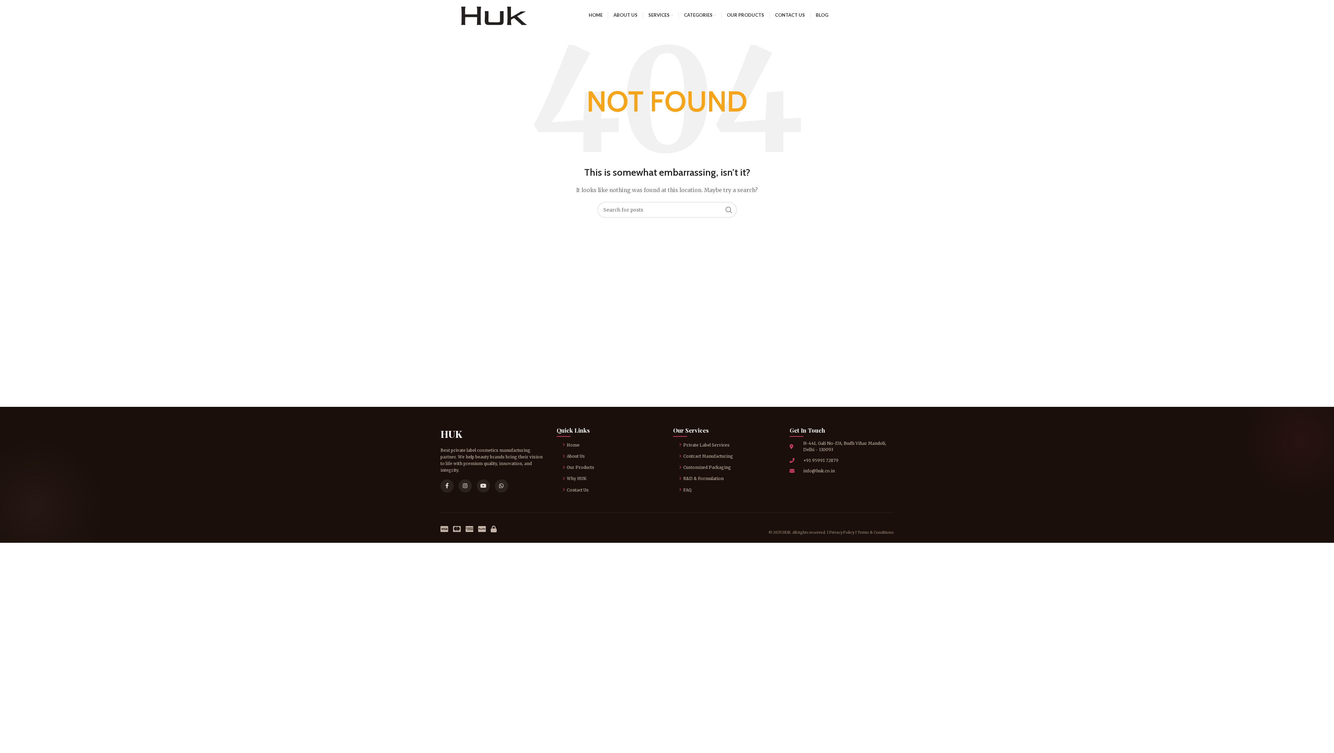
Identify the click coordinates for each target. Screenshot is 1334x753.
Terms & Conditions (876, 532)
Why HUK (577, 478)
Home (573, 445)
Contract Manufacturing (708, 456)
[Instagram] (465, 486)
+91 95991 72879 (820, 460)
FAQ (687, 490)
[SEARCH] (729, 210)
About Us (576, 456)
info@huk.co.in (819, 470)
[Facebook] (447, 486)
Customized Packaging (707, 467)
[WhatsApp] (501, 486)
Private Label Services (706, 445)
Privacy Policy (841, 532)
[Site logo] (493, 15)
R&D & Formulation (703, 478)
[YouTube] (483, 486)
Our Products (580, 467)
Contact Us (578, 490)
